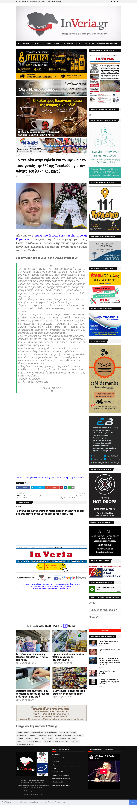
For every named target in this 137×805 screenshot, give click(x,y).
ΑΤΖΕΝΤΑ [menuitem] (57, 43)
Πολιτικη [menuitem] (26, 43)
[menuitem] (18, 43)
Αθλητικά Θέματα (22, 735)
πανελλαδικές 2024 (58, 782)
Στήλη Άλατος (47, 741)
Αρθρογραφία (67, 735)
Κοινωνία (27, 154)
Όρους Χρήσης (48, 513)
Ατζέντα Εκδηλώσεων (51, 732)
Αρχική (18, 1)
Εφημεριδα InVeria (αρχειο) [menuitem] (107, 43)
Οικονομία (58, 735)
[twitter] (114, 1)
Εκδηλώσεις (32, 735)
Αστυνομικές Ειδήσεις (37, 732)
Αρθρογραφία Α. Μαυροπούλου (62, 785)
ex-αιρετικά (29, 738)
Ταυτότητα (25, 1)
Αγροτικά (50, 735)
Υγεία (54, 768)
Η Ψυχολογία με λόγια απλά (61, 741)
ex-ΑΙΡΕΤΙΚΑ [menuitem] (89, 43)
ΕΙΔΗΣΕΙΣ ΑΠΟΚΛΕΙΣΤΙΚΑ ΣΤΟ (45, 626)
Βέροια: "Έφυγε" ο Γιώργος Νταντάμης (107, 672)
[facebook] (112, 1)
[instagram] (117, 1)
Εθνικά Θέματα (72, 738)
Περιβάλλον (20, 738)
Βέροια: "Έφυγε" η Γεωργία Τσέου (109, 650)
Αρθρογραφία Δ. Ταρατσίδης (25, 744)
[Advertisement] (51, 604)
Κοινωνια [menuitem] (36, 43)
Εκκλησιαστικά (64, 732)
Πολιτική (26, 732)
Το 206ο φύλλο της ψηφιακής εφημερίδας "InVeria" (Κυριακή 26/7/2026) (109, 682)
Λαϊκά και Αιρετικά (78, 735)
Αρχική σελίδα (20, 154)
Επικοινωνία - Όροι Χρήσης (37, 1)
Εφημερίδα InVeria (61, 738)
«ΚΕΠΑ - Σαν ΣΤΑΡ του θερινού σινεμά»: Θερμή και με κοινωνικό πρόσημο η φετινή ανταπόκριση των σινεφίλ (109, 662)
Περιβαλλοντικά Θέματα (34, 741)
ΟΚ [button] (133, 802)
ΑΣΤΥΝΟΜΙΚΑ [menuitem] (68, 43)
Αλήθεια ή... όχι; (21, 741)
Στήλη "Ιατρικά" (75, 741)
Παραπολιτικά (42, 735)
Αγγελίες (37, 738)
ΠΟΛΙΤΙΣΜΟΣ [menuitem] (47, 43)
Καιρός (43, 738)
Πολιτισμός (73, 732)
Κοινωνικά (50, 738)
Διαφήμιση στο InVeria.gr (54, 1)
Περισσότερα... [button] (60, 802)
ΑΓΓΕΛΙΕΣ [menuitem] (79, 43)
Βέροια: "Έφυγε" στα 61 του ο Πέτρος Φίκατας (108, 642)
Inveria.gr (20, 176)
